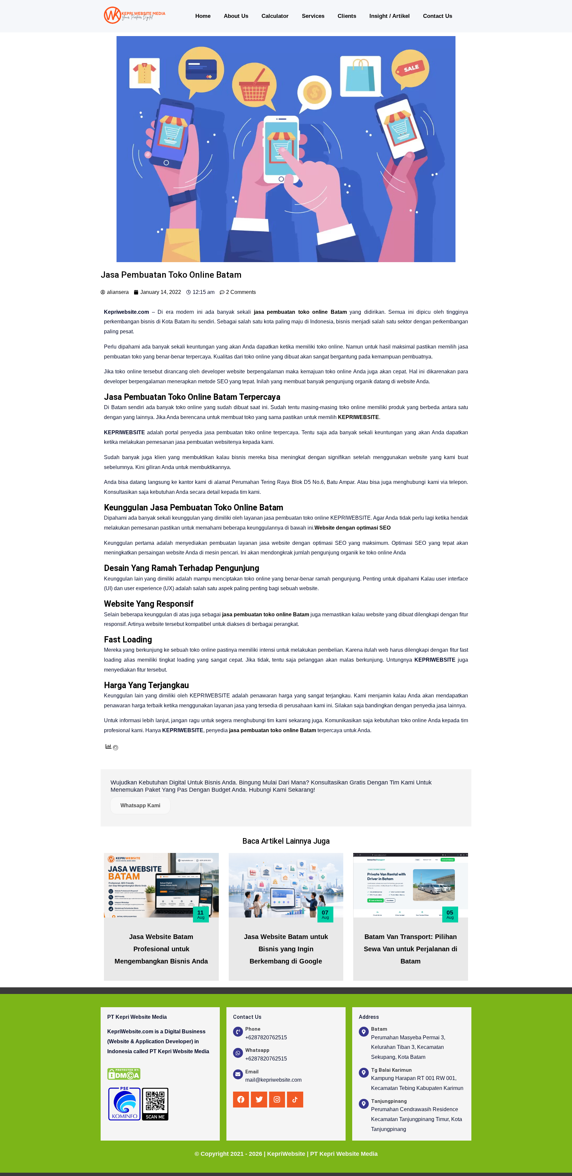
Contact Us (437, 16)
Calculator (275, 16)
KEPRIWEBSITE (358, 417)
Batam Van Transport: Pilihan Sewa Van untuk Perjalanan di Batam (410, 949)
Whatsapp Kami (140, 805)
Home (203, 16)
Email (252, 1072)
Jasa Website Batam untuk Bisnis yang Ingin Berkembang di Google (286, 949)
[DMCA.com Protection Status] (123, 1074)
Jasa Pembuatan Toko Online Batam (216, 507)
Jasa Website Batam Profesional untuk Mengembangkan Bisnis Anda (161, 949)
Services (313, 16)
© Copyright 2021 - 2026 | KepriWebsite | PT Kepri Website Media (286, 1154)
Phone (253, 1029)
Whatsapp (257, 1050)
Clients (347, 16)
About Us (236, 16)
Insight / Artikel (389, 16)
